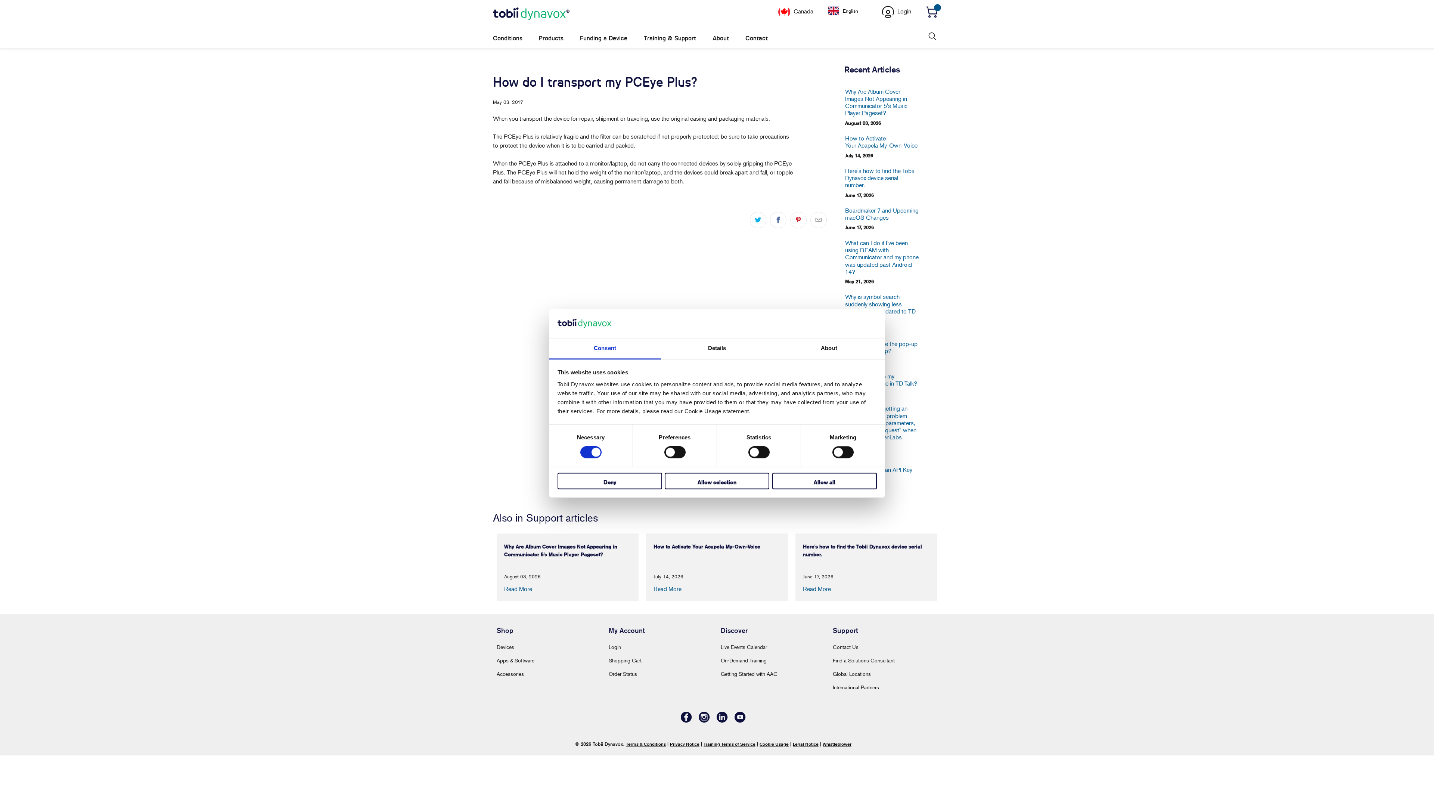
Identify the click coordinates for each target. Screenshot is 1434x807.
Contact (756, 38)
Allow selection (717, 482)
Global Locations (852, 674)
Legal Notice (806, 744)
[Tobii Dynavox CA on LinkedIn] (722, 720)
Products (551, 38)
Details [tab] (717, 348)
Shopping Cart (625, 660)
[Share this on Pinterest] (798, 220)
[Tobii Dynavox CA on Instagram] (704, 720)
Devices (505, 647)
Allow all (824, 482)
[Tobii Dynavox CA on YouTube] (740, 720)
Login (615, 647)
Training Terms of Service (729, 744)
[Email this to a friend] (818, 220)
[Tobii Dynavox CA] (531, 14)
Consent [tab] (605, 348)
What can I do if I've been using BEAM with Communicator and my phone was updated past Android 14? (882, 257)
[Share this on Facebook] (778, 220)
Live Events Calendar (744, 647)
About (721, 38)
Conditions (507, 38)
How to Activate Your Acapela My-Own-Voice (881, 142)
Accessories (510, 674)
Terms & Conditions (646, 744)
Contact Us (846, 647)
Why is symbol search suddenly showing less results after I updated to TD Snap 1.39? (880, 307)
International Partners (856, 687)
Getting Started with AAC (749, 674)
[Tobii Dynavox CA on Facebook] (686, 720)
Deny (609, 482)
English (850, 11)
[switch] (675, 452)
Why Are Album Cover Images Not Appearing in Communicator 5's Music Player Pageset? (876, 102)
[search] (931, 36)
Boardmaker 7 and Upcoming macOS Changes (882, 214)
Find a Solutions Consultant (864, 660)
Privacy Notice (684, 744)
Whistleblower (837, 744)
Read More (518, 589)
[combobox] (848, 11)
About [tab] (829, 348)
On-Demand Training (744, 660)
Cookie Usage (774, 744)
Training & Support (670, 38)
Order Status (623, 674)
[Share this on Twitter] (758, 220)
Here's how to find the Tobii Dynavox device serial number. (879, 178)
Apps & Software (515, 660)
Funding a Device (603, 38)
